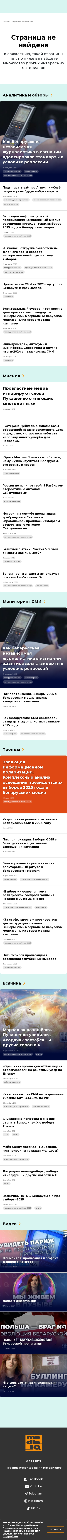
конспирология (11, 204)
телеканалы (40, 907)
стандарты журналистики (33, 734)
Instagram (35, 1501)
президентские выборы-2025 (17, 236)
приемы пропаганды (14, 272)
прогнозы (8, 296)
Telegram (35, 1493)
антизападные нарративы (16, 200)
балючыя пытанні (12, 561)
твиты (39, 1054)
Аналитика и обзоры (26, 95)
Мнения (11, 375)
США (6, 1134)
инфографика (31, 171)
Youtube (36, 1486)
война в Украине (12, 501)
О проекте (33, 1460)
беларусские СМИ (12, 171)
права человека (11, 473)
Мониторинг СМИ (22, 601)
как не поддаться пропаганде (18, 175)
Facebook (35, 1479)
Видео (10, 1223)
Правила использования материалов (33, 1467)
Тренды (11, 749)
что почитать (42, 586)
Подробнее (10, 1536)
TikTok (35, 1508)
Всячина (12, 983)
